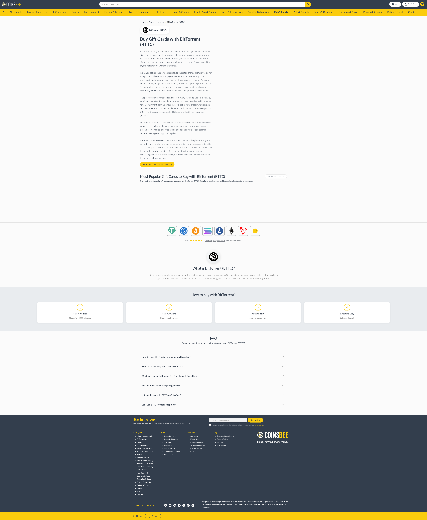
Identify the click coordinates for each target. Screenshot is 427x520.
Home (143, 22)
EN (396, 4)
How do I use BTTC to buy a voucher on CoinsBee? (166, 357)
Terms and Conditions (225, 436)
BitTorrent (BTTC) (177, 22)
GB (156, 516)
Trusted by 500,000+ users (215, 241)
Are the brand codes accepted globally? (161, 385)
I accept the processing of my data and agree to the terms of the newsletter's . (238, 425)
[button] (422, 4)
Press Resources (196, 442)
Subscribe (255, 420)
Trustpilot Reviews (197, 445)
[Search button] (308, 4)
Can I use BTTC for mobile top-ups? (159, 404)
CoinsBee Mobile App (172, 451)
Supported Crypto (171, 439)
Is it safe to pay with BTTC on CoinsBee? (161, 395)
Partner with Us (196, 448)
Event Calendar (169, 448)
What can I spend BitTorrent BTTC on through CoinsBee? (169, 376)
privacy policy (259, 425)
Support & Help (169, 436)
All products (16, 12)
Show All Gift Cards (275, 176)
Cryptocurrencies (156, 22)
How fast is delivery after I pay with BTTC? (162, 366)
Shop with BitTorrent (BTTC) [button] (157, 164)
